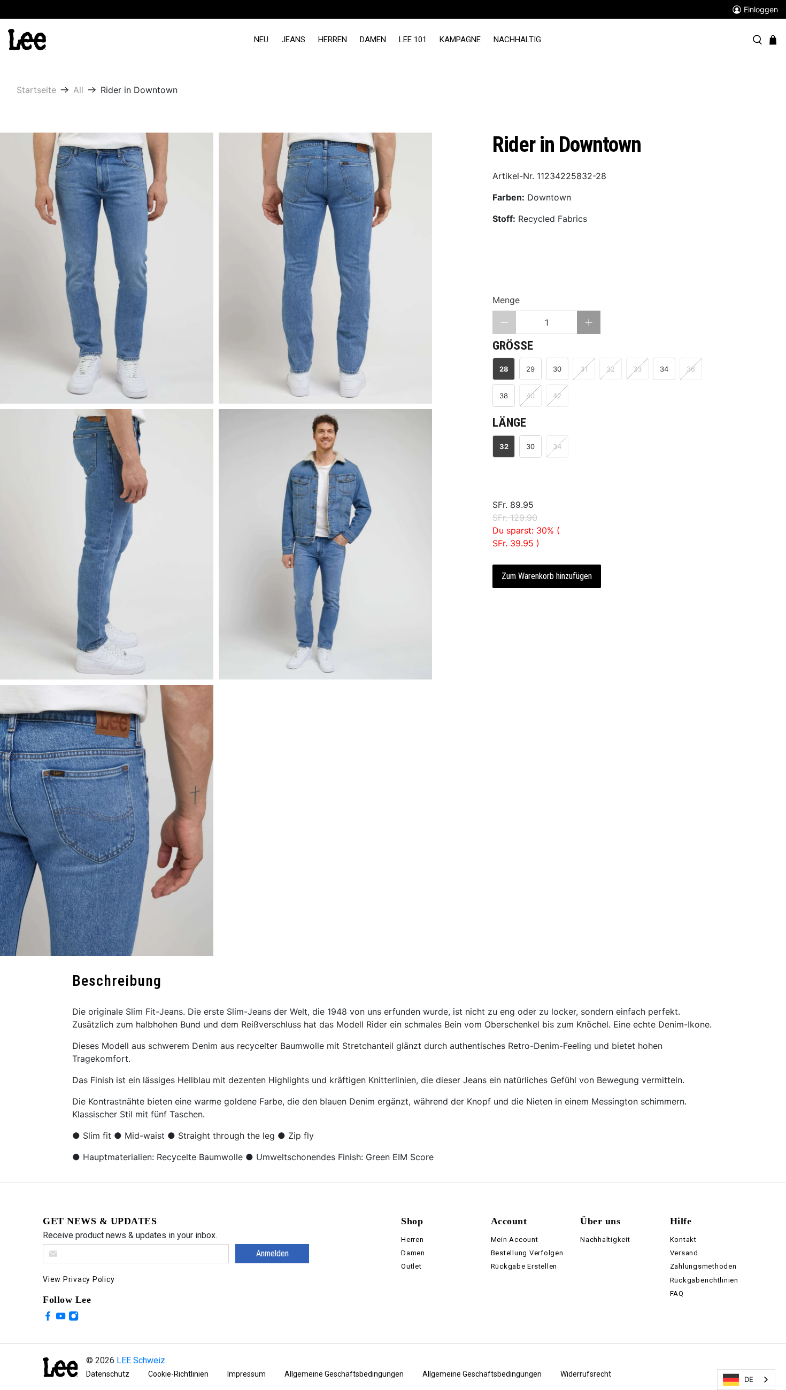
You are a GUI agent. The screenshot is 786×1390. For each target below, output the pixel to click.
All (78, 90)
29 (530, 369)
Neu (261, 39)
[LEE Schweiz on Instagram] (73, 1317)
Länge (509, 422)
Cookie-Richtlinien (178, 1374)
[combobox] (746, 1379)
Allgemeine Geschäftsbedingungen (344, 1374)
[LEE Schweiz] (27, 39)
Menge (506, 300)
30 (557, 369)
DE (748, 1379)
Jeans (293, 39)
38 (503, 395)
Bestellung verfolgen (527, 1253)
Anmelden (272, 1253)
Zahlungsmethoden (703, 1266)
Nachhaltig (517, 39)
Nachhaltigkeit (605, 1239)
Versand (684, 1253)
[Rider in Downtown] (106, 268)
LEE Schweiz (141, 1360)
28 (503, 369)
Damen (373, 39)
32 (503, 446)
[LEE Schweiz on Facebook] (48, 1317)
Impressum (246, 1374)
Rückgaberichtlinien (704, 1280)
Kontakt (683, 1239)
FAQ (677, 1293)
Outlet (411, 1266)
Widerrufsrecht (585, 1374)
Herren (332, 39)
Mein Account (514, 1239)
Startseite (36, 90)
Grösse (512, 345)
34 (664, 369)
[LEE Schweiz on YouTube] (61, 1317)
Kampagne (460, 39)
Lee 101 (413, 39)
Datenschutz (107, 1374)
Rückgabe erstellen (524, 1266)
